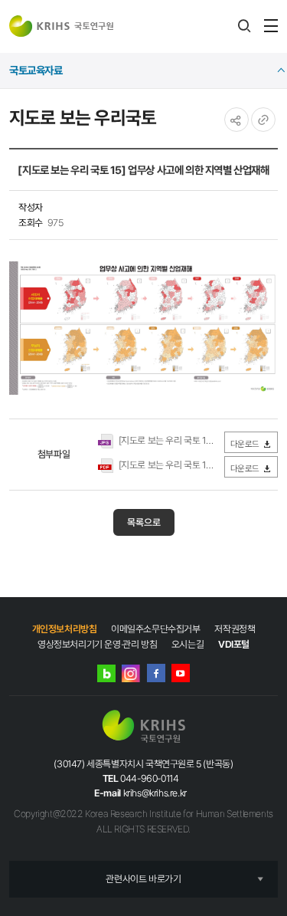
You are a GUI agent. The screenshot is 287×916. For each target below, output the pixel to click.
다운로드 (244, 443)
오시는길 (187, 644)
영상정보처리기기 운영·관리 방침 (97, 644)
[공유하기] (236, 119)
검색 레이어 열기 (244, 26)
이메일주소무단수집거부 (156, 629)
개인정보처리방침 (64, 629)
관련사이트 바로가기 (143, 879)
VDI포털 (233, 644)
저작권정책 (234, 629)
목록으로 (144, 522)
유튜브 (180, 673)
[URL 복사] (263, 119)
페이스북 (156, 673)
